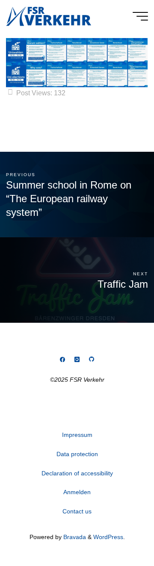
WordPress (108, 537)
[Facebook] (62, 359)
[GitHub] (91, 359)
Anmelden (77, 492)
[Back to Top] (121, 533)
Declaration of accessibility (77, 473)
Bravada (74, 537)
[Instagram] (76, 359)
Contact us (77, 511)
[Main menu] (140, 16)
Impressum (77, 434)
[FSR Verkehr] (48, 15)
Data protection (77, 454)
